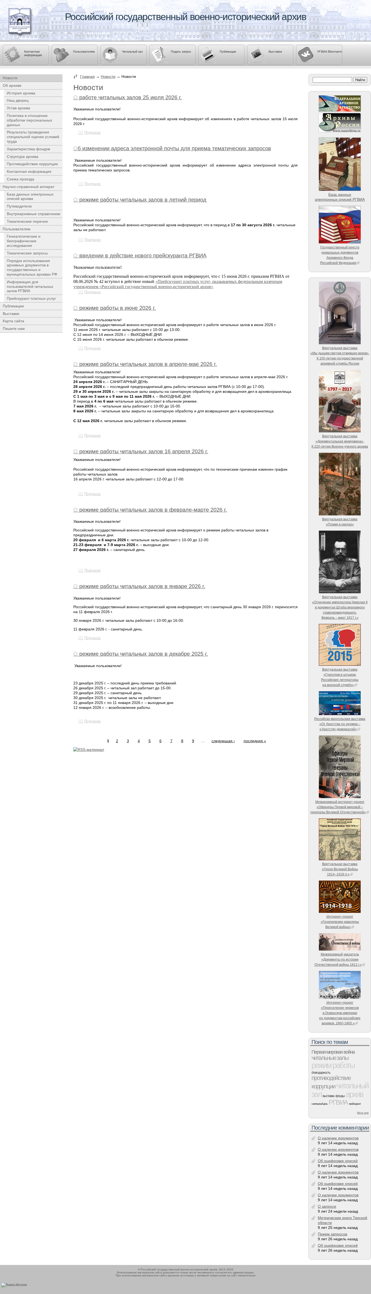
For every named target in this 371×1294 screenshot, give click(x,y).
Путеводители (19, 206)
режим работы (333, 1065)
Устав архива (18, 108)
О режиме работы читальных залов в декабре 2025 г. (140, 654)
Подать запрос (181, 51)
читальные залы (330, 1057)
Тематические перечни (27, 221)
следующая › (223, 741)
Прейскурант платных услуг (31, 298)
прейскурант (355, 1103)
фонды (340, 1096)
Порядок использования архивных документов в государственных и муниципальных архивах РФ (32, 267)
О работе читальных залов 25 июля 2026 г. (127, 97)
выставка (328, 1096)
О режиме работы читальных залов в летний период (139, 200)
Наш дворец (18, 100)
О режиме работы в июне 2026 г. (114, 308)
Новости (108, 76)
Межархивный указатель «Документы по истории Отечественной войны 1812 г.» (338, 959)
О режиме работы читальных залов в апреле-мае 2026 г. (145, 364)
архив (354, 1094)
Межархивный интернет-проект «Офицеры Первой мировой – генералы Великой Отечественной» (338, 807)
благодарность (321, 1073)
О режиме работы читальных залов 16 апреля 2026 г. (140, 451)
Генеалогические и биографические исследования (23, 241)
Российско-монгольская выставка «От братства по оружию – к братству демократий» (339, 724)
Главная (87, 76)
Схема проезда (20, 179)
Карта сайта (13, 321)
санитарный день (320, 1103)
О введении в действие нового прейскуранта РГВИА (139, 256)
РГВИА (338, 1102)
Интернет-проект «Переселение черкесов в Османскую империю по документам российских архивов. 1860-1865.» (339, 1013)
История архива (21, 93)
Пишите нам (14, 328)
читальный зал (340, 1090)
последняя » (255, 741)
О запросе (327, 1206)
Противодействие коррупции (32, 164)
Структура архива (22, 156)
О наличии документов (338, 1138)
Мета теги (363, 1112)
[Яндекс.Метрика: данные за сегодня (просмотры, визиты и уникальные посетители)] (14, 1285)
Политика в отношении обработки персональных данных (29, 120)
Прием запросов (332, 1234)
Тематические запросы (27, 253)
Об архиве (12, 85)
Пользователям (84, 51)
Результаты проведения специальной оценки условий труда (33, 137)
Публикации (228, 51)
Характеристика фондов (28, 149)
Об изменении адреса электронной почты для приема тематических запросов (172, 148)
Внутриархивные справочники (33, 214)
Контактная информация (33, 53)
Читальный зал (132, 51)
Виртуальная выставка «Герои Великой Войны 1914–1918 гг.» (340, 869)
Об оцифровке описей (338, 1161)
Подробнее (92, 133)
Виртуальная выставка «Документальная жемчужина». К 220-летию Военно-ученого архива (340, 441)
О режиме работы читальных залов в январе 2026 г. (139, 586)
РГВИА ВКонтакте (329, 51)
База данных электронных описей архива (30, 196)
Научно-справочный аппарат (28, 186)
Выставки (275, 51)
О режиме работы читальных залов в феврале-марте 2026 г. (150, 510)
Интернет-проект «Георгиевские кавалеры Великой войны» (340, 922)
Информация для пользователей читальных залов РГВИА (30, 286)
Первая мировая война (333, 1052)
